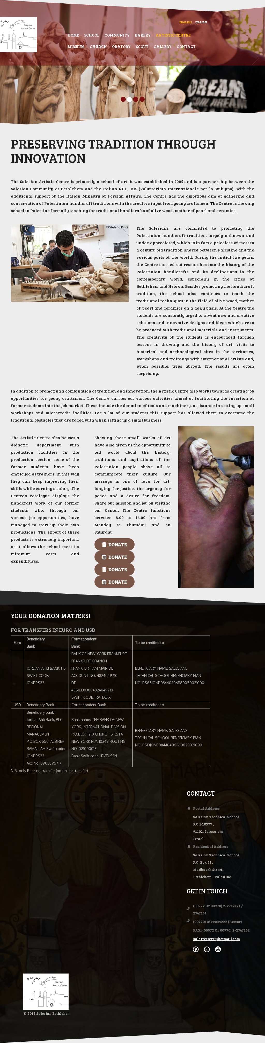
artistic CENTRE (173, 35)
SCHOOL (91, 35)
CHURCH (98, 46)
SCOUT (142, 46)
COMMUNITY (117, 35)
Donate (117, 544)
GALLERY (163, 46)
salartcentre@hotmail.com (216, 938)
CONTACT (186, 46)
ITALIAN (201, 22)
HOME (73, 35)
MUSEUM (76, 46)
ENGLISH (186, 22)
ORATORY (121, 46)
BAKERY (143, 35)
